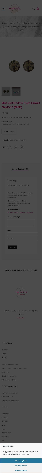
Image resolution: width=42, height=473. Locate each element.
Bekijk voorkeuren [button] (21, 470)
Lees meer (25, 454)
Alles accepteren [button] (21, 461)
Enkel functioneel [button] (21, 465)
